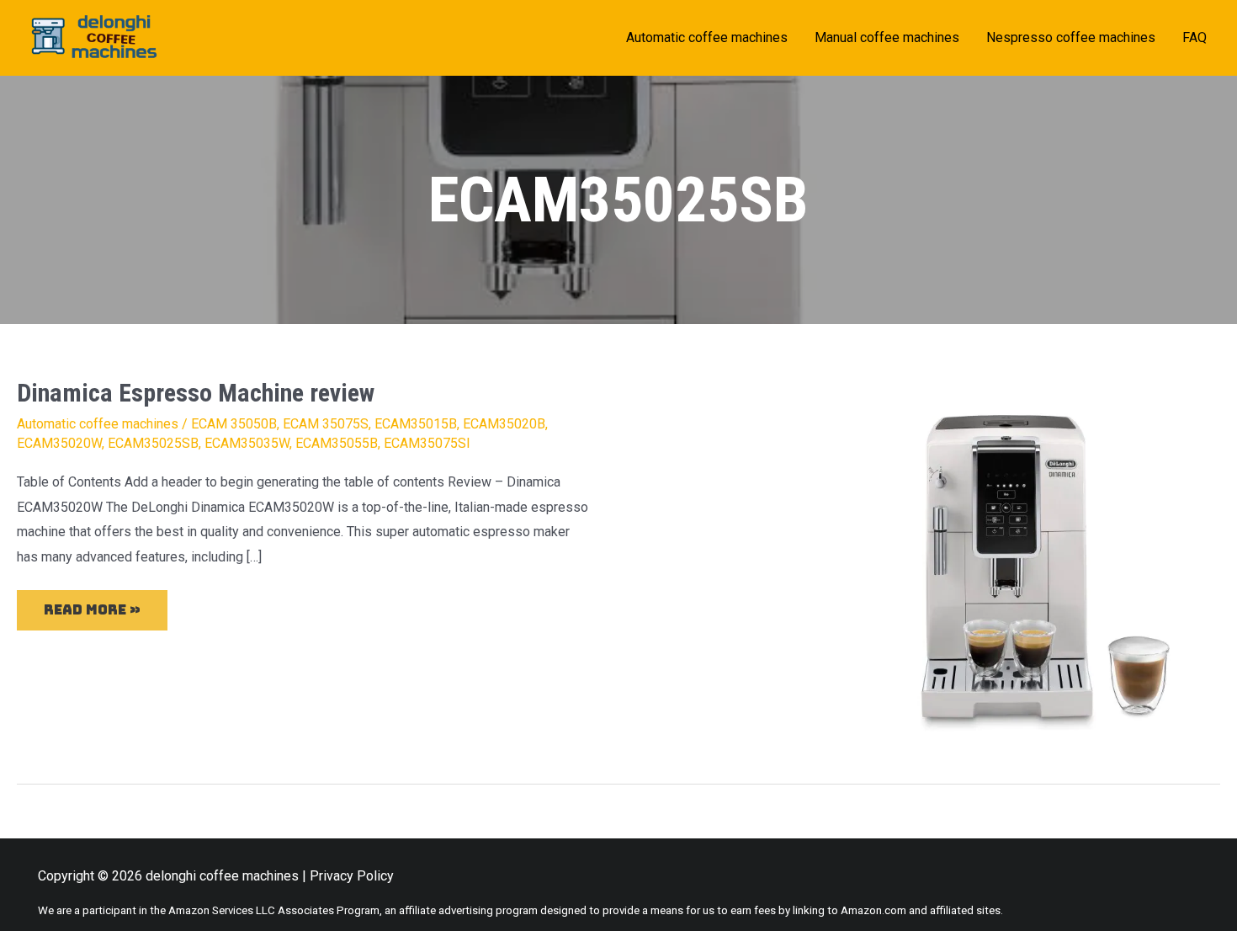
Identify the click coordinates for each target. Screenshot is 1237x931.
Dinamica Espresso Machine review (195, 392)
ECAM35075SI (427, 443)
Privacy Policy (352, 876)
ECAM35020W (59, 443)
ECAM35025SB (153, 443)
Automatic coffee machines (97, 424)
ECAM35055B (336, 443)
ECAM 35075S (326, 424)
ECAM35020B (504, 424)
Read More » (92, 604)
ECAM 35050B (234, 424)
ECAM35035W (246, 443)
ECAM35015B (415, 424)
